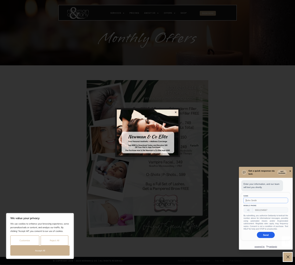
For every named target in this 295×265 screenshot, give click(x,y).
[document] (147, 132)
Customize (25, 240)
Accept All (40, 250)
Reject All (54, 240)
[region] (40, 236)
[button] (176, 112)
